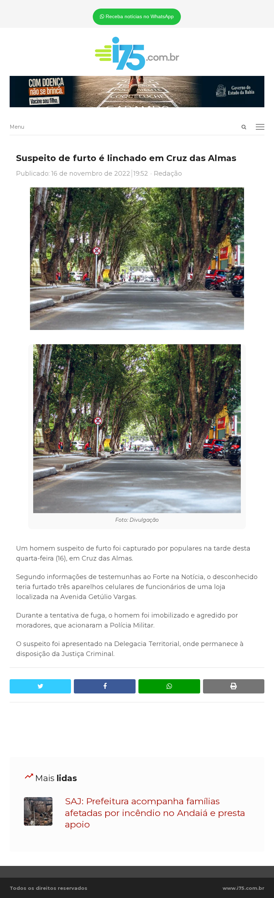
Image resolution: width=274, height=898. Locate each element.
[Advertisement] (139, 730)
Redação (168, 173)
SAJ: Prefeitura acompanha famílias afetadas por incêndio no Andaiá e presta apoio (155, 813)
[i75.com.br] (137, 53)
